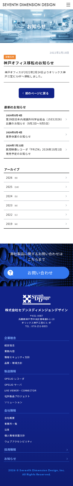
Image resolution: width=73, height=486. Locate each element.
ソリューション (13, 402)
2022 (12, 214)
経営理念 (9, 345)
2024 (12, 196)
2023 (12, 205)
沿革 (7, 429)
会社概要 (9, 418)
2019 (12, 224)
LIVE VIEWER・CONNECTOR (20, 390)
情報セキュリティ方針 (17, 357)
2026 (12, 177)
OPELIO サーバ (13, 384)
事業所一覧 (10, 423)
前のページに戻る (37, 93)
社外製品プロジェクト (17, 396)
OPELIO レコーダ (14, 378)
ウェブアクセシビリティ (18, 441)
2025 (13, 187)
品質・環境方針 (13, 363)
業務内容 (9, 351)
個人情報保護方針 (14, 435)
